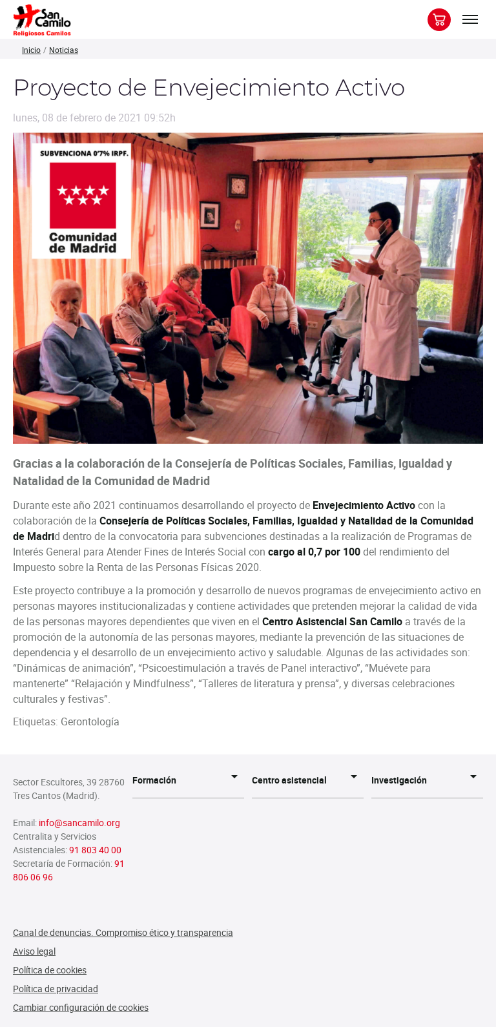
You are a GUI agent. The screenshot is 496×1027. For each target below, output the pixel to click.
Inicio (31, 50)
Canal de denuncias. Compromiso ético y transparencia (123, 932)
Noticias (63, 50)
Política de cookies (50, 970)
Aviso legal (34, 951)
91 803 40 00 (95, 850)
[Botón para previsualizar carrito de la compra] (439, 19)
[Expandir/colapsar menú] (470, 19)
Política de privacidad (55, 988)
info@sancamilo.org (79, 822)
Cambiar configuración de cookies (81, 1007)
